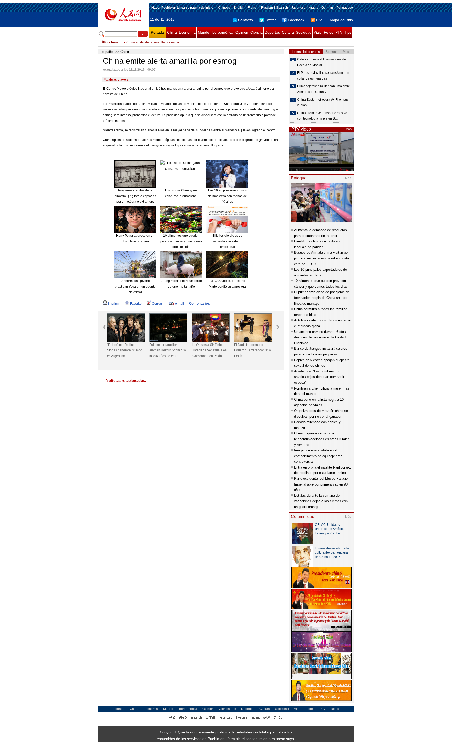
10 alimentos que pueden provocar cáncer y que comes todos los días (181, 241)
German (327, 7)
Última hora (109, 42)
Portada (157, 32)
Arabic (313, 7)
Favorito (136, 304)
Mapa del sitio (341, 20)
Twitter (270, 20)
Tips (347, 32)
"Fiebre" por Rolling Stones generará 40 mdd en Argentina (124, 350)
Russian (267, 7)
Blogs (335, 709)
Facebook (296, 20)
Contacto (245, 20)
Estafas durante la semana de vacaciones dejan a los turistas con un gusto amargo (321, 501)
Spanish (282, 7)
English (239, 7)
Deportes (272, 32)
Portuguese (344, 7)
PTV (338, 32)
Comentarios (199, 304)
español (108, 52)
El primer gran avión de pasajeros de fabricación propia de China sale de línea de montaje (321, 297)
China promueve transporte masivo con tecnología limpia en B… (322, 116)
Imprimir (114, 304)
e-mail (179, 304)
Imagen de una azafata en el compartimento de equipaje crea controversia (318, 456)
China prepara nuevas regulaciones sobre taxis (160, 45)
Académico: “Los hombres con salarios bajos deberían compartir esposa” (319, 377)
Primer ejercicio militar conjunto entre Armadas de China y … (323, 89)
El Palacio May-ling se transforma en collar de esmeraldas (323, 75)
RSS (319, 20)
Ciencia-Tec (227, 709)
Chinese (224, 7)
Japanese (298, 7)
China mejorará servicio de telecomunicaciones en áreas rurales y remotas (321, 439)
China (172, 32)
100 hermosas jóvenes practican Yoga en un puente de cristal (135, 286)
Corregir (158, 304)
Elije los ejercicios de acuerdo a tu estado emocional (227, 241)
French (253, 7)
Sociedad (304, 32)
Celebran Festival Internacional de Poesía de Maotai (321, 62)
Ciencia (256, 32)
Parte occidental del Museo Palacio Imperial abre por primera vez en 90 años (321, 484)
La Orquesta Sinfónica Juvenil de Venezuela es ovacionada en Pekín (209, 350)
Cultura (288, 32)
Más (349, 129)
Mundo (203, 32)
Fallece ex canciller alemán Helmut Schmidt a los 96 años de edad (167, 350)
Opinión (241, 32)
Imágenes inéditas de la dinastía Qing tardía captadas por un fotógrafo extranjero (135, 196)
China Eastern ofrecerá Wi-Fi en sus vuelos (322, 102)
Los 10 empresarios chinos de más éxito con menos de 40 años (227, 196)
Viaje (318, 32)
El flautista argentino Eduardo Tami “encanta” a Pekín (252, 350)
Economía (187, 32)
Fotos (328, 32)
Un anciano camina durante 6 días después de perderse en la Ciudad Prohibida (320, 337)
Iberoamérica (222, 32)
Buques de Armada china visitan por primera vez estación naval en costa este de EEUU (321, 258)
